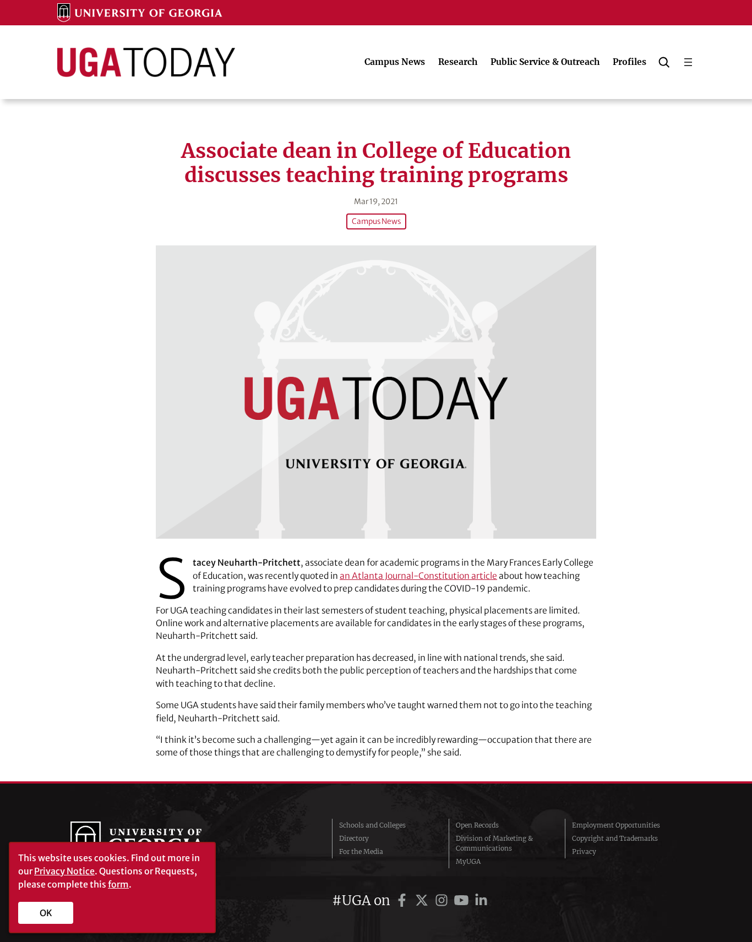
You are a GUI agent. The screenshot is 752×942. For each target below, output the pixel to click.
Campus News (376, 221)
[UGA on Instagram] (443, 900)
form (118, 884)
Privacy (584, 851)
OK (46, 912)
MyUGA (468, 861)
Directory (354, 838)
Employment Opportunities (616, 825)
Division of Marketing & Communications (494, 843)
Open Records (477, 825)
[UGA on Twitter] (423, 900)
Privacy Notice (64, 871)
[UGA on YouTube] (463, 900)
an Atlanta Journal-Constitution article (418, 576)
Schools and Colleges (372, 825)
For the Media (361, 851)
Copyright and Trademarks (615, 838)
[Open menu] (688, 62)
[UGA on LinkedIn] (481, 900)
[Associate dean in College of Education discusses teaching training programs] (376, 392)
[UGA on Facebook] (403, 900)
